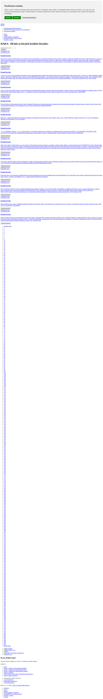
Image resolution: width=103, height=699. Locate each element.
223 (5, 551)
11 (4, 242)
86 (4, 351)
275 (5, 627)
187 (5, 498)
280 (5, 634)
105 (5, 379)
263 (5, 609)
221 (5, 548)
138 (5, 427)
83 (4, 347)
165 (5, 466)
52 (4, 302)
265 (5, 612)
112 (5, 389)
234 (5, 567)
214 (5, 538)
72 (4, 331)
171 (5, 475)
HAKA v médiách (8, 672)
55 (4, 306)
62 (4, 316)
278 (5, 631)
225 (5, 554)
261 (5, 606)
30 (4, 270)
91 (4, 359)
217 (5, 542)
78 (4, 340)
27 (4, 265)
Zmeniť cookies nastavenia (11, 675)
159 (5, 458)
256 (5, 599)
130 (5, 415)
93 (4, 361)
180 (5, 488)
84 (4, 348)
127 (5, 411)
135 (5, 423)
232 (5, 564)
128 (5, 412)
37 (4, 280)
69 (4, 326)
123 (5, 405)
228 (5, 558)
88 (4, 354)
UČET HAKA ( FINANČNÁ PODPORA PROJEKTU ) (18, 674)
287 (5, 644)
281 (5, 635)
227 (5, 557)
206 (5, 526)
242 (5, 579)
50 (4, 299)
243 (5, 580)
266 (5, 613)
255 (5, 597)
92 (4, 360)
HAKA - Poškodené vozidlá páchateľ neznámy (16, 671)
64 (4, 319)
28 (4, 267)
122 (5, 404)
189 (5, 501)
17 (4, 251)
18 (4, 252)
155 (5, 452)
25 (4, 262)
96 (4, 366)
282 (5, 637)
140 (5, 430)
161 (5, 461)
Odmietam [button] (17, 17)
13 (4, 245)
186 (5, 497)
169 (5, 472)
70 (4, 328)
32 (4, 273)
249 (5, 589)
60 (4, 313)
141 (5, 431)
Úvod (5, 34)
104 (5, 377)
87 (4, 353)
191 (5, 504)
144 (5, 436)
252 (5, 593)
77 (4, 338)
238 (5, 573)
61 (4, 315)
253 (5, 595)
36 (4, 278)
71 (4, 329)
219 (5, 545)
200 (5, 517)
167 (5, 469)
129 (5, 414)
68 (4, 325)
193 (5, 507)
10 (4, 241)
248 (5, 587)
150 (5, 444)
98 (4, 369)
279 (5, 632)
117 (5, 396)
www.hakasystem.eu (9, 682)
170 (5, 474)
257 (5, 600)
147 (5, 440)
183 (5, 493)
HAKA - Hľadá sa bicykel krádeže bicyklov (15, 669)
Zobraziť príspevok (5, 66)
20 (4, 255)
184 (5, 494)
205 (5, 525)
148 (5, 442)
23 (4, 259)
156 (5, 453)
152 (5, 447)
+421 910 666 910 (25, 29)
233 (5, 565)
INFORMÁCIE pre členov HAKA (13, 38)
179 (5, 487)
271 (5, 621)
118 (5, 398)
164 (5, 465)
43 (4, 289)
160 (5, 459)
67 (4, 324)
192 (5, 506)
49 (4, 297)
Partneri (6, 35)
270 (5, 619)
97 (4, 367)
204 (5, 523)
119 (5, 399)
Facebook (12, 31)
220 (5, 546)
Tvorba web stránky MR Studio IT (20, 685)
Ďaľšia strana (7, 646)
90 (4, 357)
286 (5, 643)
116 (5, 395)
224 (5, 552)
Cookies (6, 697)
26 (4, 264)
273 (5, 624)
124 (5, 407)
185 (5, 495)
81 (4, 344)
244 (5, 581)
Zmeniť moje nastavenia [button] (29, 17)
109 (5, 385)
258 (5, 602)
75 (4, 335)
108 (5, 383)
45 (4, 292)
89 (4, 356)
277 (5, 630)
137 (5, 426)
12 (4, 243)
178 (5, 485)
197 (5, 513)
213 (5, 536)
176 (5, 482)
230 (5, 561)
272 (5, 622)
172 (5, 477)
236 (5, 570)
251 (5, 592)
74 (4, 334)
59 (4, 312)
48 (4, 296)
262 (5, 608)
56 (4, 308)
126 (5, 410)
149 (5, 443)
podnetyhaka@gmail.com (14, 28)
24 (4, 261)
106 (5, 380)
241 (5, 577)
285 (5, 641)
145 (5, 437)
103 (5, 376)
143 (5, 434)
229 (5, 560)
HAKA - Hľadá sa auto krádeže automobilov (15, 668)
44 (4, 290)
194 (5, 509)
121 (5, 402)
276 (5, 628)
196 (5, 512)
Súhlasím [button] (8, 17)
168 (5, 471)
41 (4, 286)
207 (5, 528)
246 (5, 584)
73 (4, 332)
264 (5, 611)
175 (5, 481)
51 (4, 300)
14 (4, 246)
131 (5, 417)
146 (5, 439)
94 (4, 363)
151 (5, 446)
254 (5, 596)
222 (5, 549)
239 (5, 574)
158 (5, 456)
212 (5, 535)
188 (5, 500)
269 (5, 618)
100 (5, 372)
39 (4, 283)
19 (4, 254)
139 (5, 428)
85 (4, 350)
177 (5, 484)
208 (5, 529)
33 (4, 274)
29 (4, 268)
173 (5, 478)
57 (4, 309)
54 (4, 305)
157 (5, 455)
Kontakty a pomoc (8, 39)
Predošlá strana (8, 226)
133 (5, 420)
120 (5, 401)
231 (5, 563)
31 (4, 271)
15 (4, 248)
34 (4, 275)
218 (5, 544)
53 (4, 303)
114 (5, 392)
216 (5, 541)
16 (4, 249)
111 (5, 388)
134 (5, 421)
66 (4, 322)
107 (5, 382)
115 (5, 394)
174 (5, 479)
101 (5, 373)
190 (5, 503)
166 (5, 468)
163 (5, 463)
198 (5, 514)
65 (4, 321)
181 (5, 490)
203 (5, 522)
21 (4, 257)
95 (4, 364)
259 (5, 603)
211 (5, 533)
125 (5, 408)
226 (5, 555)
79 (4, 341)
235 (5, 568)
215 (5, 539)
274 (5, 625)
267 (5, 615)
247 (5, 586)
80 (4, 343)
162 (5, 462)
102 (5, 375)
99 (4, 370)
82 (4, 345)
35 (4, 277)
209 (5, 530)
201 (5, 519)
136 (5, 424)
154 (5, 450)
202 (5, 520)
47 (4, 294)
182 (5, 491)
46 (4, 293)
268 (5, 616)
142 (5, 433)
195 (5, 510)
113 (5, 391)
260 (5, 605)
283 (5, 638)
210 (5, 532)
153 (5, 449)
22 (4, 258)
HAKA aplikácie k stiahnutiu (11, 37)
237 (5, 571)
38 (4, 281)
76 (4, 337)
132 (5, 418)
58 (4, 310)
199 (5, 516)
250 (5, 590)
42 (4, 287)
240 (5, 576)
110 (5, 386)
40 (4, 284)
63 (4, 318)
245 (5, 583)
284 (5, 640)
